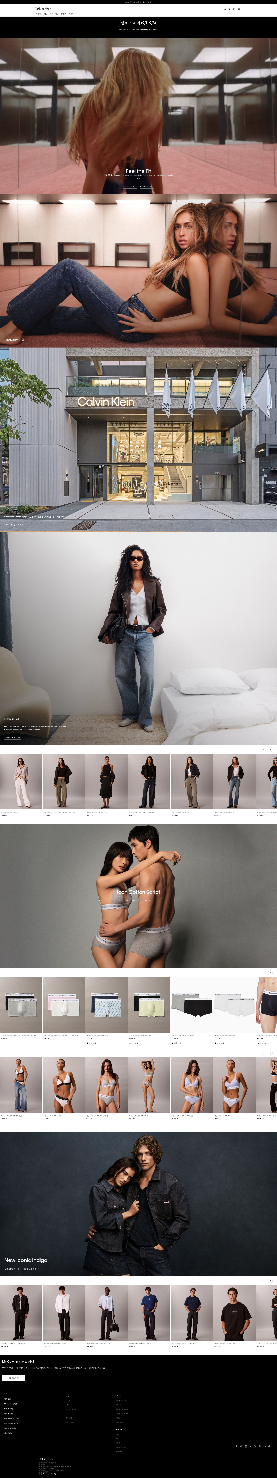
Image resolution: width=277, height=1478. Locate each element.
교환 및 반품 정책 (71, 1409)
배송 (67, 1413)
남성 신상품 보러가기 (12, 1269)
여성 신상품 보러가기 (12, 737)
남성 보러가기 (145, 900)
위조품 (118, 1418)
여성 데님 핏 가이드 (11, 1428)
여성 (117, 1438)
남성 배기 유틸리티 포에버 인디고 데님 (55, 1343)
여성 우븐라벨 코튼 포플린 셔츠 (10, 812)
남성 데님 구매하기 (130, 186)
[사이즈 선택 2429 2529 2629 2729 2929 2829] (64, 781)
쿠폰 (5, 1394)
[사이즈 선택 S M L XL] (21, 1005)
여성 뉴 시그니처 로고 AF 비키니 (53, 1116)
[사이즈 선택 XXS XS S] (21, 781)
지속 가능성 (120, 1422)
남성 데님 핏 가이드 (11, 1423)
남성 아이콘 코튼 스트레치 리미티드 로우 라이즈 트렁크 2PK (18, 1035)
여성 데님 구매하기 (147, 186)
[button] (235, 8)
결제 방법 (69, 1418)
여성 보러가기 (132, 900)
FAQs (67, 1405)
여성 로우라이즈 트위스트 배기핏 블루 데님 (141, 812)
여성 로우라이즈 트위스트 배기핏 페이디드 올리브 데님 (60, 812)
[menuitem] (231, 8)
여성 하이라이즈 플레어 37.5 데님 (224, 812)
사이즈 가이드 (70, 1422)
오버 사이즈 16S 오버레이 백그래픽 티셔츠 (141, 1343)
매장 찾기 (7, 1399)
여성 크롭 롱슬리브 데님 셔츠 (180, 812)
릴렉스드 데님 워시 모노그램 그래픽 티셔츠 (184, 1343)
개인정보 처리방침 (122, 1409)
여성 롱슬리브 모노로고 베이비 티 (267, 812)
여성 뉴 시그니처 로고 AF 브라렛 (266, 1116)
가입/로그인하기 (14, 1378)
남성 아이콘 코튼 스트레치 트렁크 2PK (97, 1035)
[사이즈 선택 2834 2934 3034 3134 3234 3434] (64, 1313)
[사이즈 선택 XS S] (106, 781)
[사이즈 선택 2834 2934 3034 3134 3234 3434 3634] (106, 1313)
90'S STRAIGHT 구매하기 (14, 340)
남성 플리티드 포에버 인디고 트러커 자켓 (13, 1343)
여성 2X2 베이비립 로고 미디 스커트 (96, 812)
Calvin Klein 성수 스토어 (13, 524)
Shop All (119, 1452)
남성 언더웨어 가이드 (11, 1418)
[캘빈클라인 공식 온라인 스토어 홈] (43, 8)
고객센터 (68, 1400)
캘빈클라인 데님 (121, 1447)
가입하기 (149, 2)
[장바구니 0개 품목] (239, 8)
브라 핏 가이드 (9, 1409)
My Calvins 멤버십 (11, 1404)
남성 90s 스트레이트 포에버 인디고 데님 (98, 1343)
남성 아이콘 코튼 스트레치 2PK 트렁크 (183, 1035)
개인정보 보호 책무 (122, 1413)
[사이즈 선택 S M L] (21, 1085)
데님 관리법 (8, 1433)
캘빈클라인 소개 (121, 1400)
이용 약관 (119, 1405)
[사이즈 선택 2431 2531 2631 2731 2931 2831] (149, 781)
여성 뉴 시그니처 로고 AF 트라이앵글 (11, 1116)
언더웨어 (119, 1443)
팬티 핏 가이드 (9, 1413)
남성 (117, 1434)
